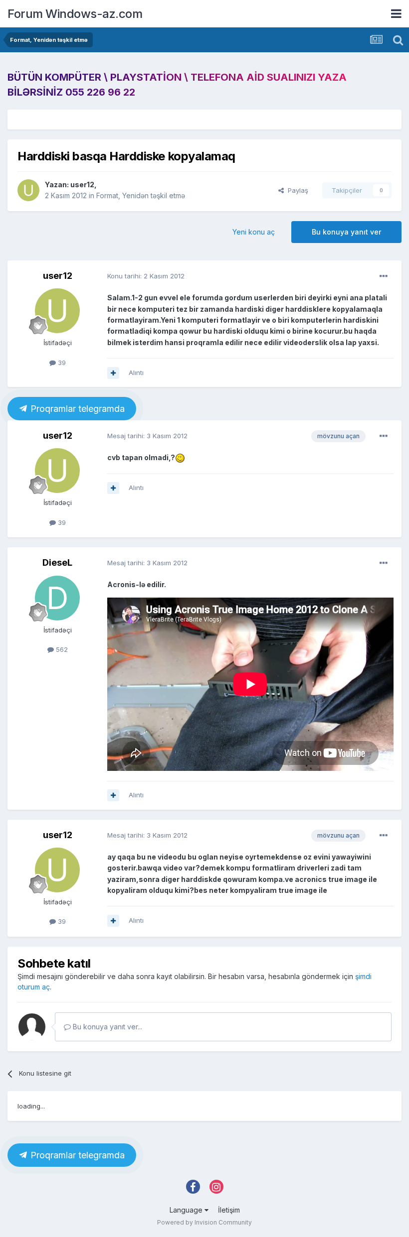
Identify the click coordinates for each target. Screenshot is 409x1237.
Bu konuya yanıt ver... (106, 1026)
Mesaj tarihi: (147, 436)
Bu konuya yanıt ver (346, 232)
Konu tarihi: (146, 276)
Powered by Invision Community (204, 1222)
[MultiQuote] (113, 373)
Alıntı (136, 372)
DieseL (57, 562)
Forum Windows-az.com (74, 13)
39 (61, 363)
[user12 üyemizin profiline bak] (28, 190)
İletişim (229, 1210)
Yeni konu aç (253, 232)
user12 (82, 184)
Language (187, 1210)
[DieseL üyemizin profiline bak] (57, 598)
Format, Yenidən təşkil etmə (140, 195)
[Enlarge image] (180, 457)
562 (61, 649)
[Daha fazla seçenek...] (384, 276)
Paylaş (296, 190)
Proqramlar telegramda (76, 408)
